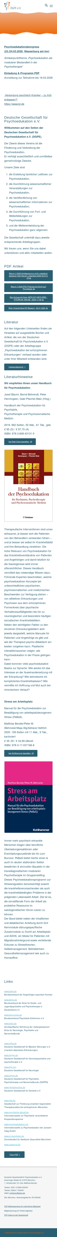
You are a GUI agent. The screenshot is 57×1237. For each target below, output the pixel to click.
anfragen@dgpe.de (17, 1193)
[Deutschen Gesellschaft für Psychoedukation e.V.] (23, 6)
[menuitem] (45, 6)
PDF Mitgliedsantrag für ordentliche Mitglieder (22, 1206)
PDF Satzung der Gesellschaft (16, 1215)
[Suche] (45, 6)
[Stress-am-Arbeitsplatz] (28, 797)
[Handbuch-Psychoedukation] (28, 486)
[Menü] (51, 5)
